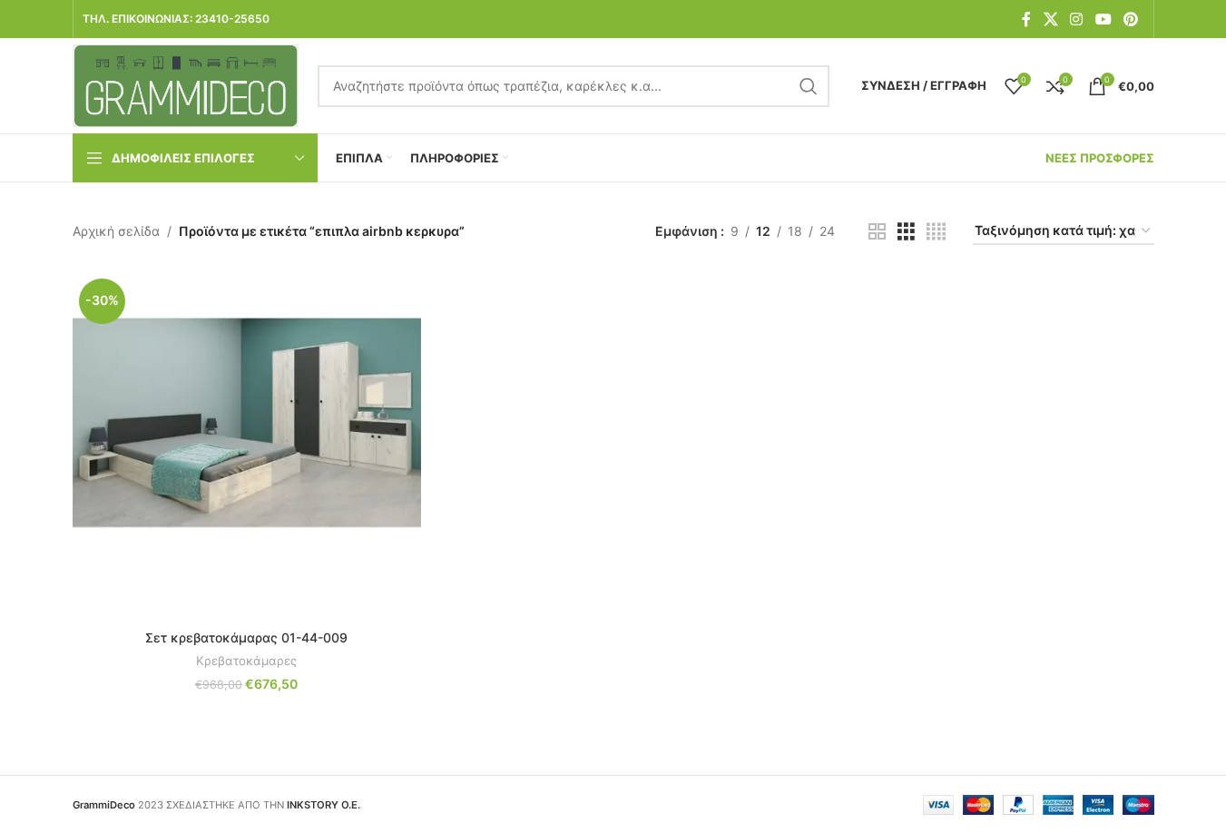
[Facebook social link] (1026, 19)
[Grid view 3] (906, 231)
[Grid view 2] (877, 231)
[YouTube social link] (1103, 19)
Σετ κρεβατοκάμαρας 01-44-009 (246, 637)
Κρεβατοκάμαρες (246, 660)
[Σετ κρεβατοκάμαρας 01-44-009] (247, 446)
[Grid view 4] (936, 231)
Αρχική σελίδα (116, 231)
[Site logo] (186, 84)
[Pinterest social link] (1130, 19)
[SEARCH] (808, 86)
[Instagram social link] (1076, 19)
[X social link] (1050, 19)
